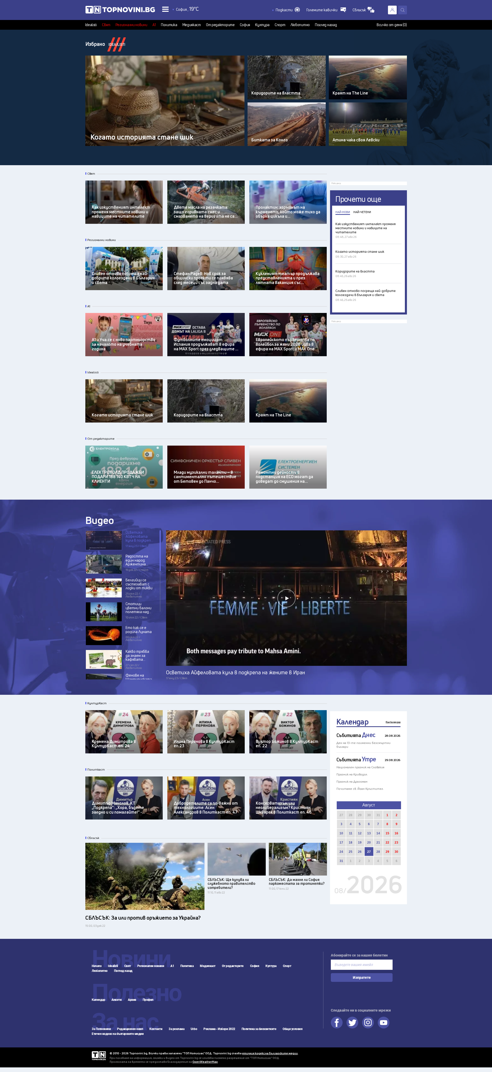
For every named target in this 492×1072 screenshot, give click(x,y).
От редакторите (220, 25)
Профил (148, 1000)
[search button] (402, 10)
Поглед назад (326, 25)
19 (360, 842)
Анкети (116, 1000)
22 (387, 842)
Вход (392, 10)
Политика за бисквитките (259, 1029)
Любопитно (300, 25)
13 (369, 833)
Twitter (352, 1022)
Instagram (368, 1022)
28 (350, 815)
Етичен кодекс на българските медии (118, 1034)
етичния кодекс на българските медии (270, 1053)
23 (396, 842)
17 (341, 842)
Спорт (280, 25)
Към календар (393, 722)
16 (396, 833)
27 (341, 815)
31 (378, 815)
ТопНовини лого (120, 11)
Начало (96, 966)
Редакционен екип (130, 1029)
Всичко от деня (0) (392, 25)
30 (369, 815)
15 (387, 833)
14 (378, 833)
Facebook (337, 1022)
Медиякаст (191, 25)
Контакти (155, 1029)
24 (341, 852)
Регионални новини (131, 25)
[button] (288, 10)
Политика (169, 25)
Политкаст (96, 770)
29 (360, 815)
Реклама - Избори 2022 (219, 1029)
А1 (154, 25)
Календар (352, 722)
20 (369, 842)
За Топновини (101, 1029)
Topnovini (99, 1055)
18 (350, 842)
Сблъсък (93, 838)
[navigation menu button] (165, 9)
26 (360, 852)
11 (350, 833)
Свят (106, 25)
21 (378, 842)
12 (360, 833)
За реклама (176, 1029)
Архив (132, 1000)
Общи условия (292, 1029)
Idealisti (91, 25)
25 (350, 852)
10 (341, 833)
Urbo (194, 1029)
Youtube (383, 1022)
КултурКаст (97, 703)
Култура (262, 25)
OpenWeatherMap (205, 1062)
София (245, 25)
